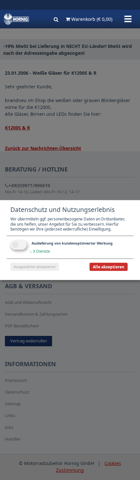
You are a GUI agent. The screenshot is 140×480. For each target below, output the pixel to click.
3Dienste (40, 251)
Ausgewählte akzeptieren (35, 266)
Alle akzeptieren (108, 266)
